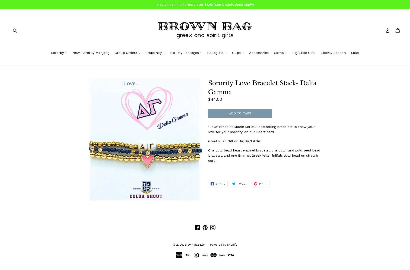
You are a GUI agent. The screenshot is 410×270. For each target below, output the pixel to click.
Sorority (60, 52)
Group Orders (128, 52)
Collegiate (218, 52)
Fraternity (156, 52)
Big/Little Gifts (303, 53)
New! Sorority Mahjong (90, 53)
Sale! (355, 53)
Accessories (259, 53)
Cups (239, 52)
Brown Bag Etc (194, 244)
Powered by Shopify (223, 244)
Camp (281, 52)
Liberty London (333, 53)
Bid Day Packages (187, 52)
